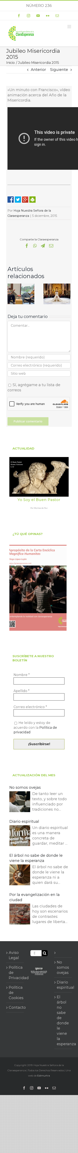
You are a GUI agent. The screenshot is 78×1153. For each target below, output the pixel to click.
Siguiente (59, 69)
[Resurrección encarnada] (20, 286)
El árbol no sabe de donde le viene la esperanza (36, 858)
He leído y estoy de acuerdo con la (35, 727)
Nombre (22, 675)
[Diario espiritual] (19, 836)
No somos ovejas (25, 787)
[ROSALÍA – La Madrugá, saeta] (56, 286)
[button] (10, 294)
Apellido (22, 691)
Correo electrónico (30, 707)
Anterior (38, 69)
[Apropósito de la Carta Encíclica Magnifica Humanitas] (38, 588)
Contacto (15, 1007)
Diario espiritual (24, 821)
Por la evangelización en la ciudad (34, 897)
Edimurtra (43, 1075)
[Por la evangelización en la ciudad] (19, 915)
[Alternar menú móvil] (69, 26)
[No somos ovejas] (19, 802)
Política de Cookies (15, 992)
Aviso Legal (14, 955)
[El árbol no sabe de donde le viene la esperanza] (19, 875)
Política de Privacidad (15, 972)
